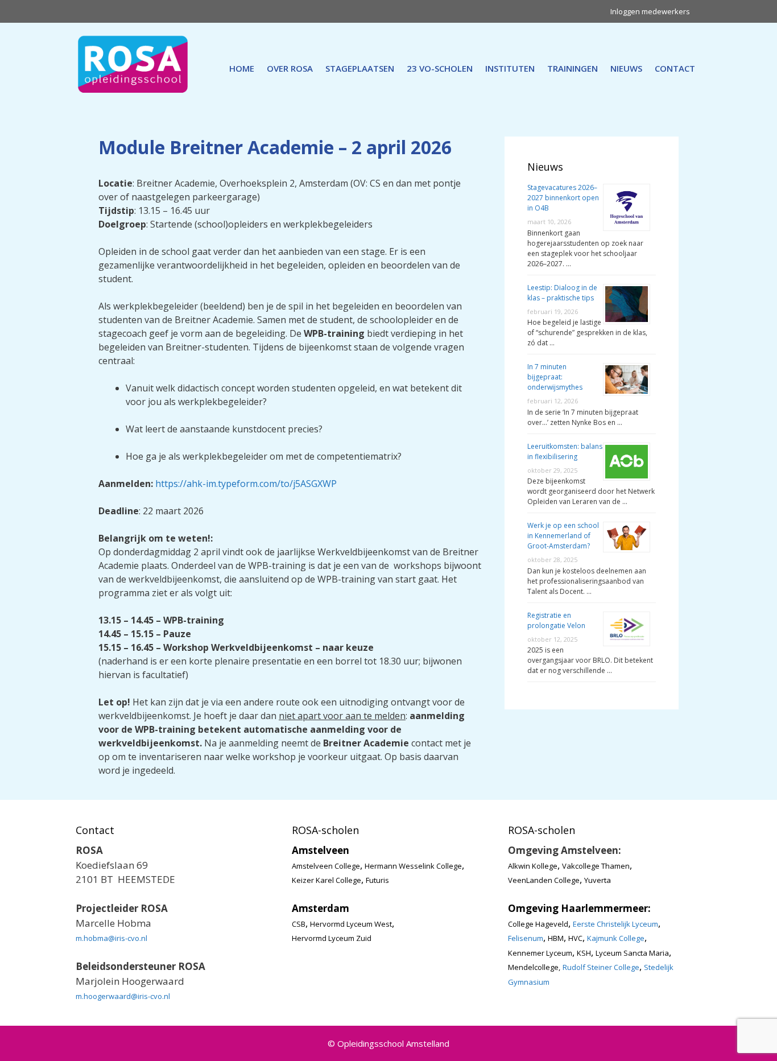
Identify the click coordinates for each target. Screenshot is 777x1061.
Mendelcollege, (534, 967)
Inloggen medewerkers (650, 11)
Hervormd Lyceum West (351, 924)
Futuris (377, 880)
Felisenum (525, 938)
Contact (675, 68)
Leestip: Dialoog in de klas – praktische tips (562, 293)
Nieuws (626, 68)
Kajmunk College (615, 938)
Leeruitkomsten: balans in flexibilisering (564, 451)
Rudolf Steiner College (601, 967)
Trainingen (572, 68)
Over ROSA (290, 68)
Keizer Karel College (326, 880)
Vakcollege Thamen (596, 866)
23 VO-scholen (440, 68)
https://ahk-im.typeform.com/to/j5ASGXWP (246, 483)
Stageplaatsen (359, 68)
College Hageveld (538, 924)
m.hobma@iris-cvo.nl (111, 938)
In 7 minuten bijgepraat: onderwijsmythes (554, 377)
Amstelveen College (326, 866)
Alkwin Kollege (532, 866)
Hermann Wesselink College (413, 866)
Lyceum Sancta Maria (632, 953)
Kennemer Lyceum (540, 953)
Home (241, 68)
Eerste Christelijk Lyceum (615, 924)
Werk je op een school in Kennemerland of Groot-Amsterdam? (563, 536)
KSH (584, 953)
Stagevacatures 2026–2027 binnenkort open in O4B (563, 198)
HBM (556, 938)
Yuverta (597, 880)
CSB (298, 924)
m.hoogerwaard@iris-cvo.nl (123, 996)
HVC (575, 938)
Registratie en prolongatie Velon (556, 620)
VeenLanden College (544, 880)
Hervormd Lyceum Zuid (331, 938)
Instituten (510, 68)
